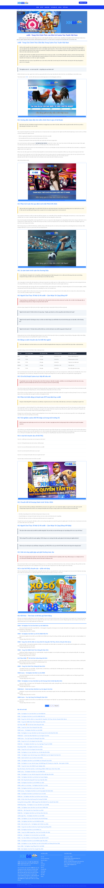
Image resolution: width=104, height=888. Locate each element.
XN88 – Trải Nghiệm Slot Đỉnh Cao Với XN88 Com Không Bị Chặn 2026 (35, 760)
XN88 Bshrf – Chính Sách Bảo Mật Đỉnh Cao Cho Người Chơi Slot (35, 689)
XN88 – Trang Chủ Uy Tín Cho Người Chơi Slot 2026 (30, 749)
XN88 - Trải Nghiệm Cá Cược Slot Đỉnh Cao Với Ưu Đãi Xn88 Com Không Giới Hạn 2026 (39, 843)
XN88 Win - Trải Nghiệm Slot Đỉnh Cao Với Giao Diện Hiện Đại (33, 813)
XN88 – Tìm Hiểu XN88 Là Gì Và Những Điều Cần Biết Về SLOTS (33, 837)
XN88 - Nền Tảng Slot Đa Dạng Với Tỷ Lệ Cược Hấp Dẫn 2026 (32, 779)
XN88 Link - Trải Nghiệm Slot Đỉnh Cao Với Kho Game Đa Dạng (33, 796)
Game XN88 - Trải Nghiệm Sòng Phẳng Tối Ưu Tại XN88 (31, 846)
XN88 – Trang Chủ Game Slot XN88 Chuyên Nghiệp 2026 (31, 766)
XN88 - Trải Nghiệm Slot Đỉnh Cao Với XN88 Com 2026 (31, 782)
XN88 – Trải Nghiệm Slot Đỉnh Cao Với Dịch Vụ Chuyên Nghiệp (33, 777)
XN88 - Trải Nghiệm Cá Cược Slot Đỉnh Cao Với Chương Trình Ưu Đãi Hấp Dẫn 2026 (40, 681)
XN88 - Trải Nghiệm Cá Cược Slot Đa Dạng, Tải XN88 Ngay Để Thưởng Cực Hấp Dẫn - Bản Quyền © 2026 (43, 763)
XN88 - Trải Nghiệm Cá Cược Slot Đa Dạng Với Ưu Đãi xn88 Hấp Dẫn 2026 (36, 774)
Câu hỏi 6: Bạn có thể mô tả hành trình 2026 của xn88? (29, 458)
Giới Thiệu (43, 871)
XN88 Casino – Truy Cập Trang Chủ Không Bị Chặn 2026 (32, 697)
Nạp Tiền (43, 872)
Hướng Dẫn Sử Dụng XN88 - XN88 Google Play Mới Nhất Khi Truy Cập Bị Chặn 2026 (38, 802)
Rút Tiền (42, 874)
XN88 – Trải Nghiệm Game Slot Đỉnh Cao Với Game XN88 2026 (33, 807)
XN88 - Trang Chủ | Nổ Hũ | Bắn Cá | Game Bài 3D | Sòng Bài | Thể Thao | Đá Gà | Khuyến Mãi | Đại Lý (44, 642)
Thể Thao (43, 863)
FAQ (42, 862)
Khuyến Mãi (43, 869)
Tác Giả (42, 856)
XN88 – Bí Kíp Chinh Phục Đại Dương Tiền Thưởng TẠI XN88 (32, 799)
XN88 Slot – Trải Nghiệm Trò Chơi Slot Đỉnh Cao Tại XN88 (31, 835)
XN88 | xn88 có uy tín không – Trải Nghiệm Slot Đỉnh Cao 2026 (33, 785)
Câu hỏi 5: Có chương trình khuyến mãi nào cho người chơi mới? (31, 454)
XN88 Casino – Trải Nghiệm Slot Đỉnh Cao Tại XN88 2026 (31, 771)
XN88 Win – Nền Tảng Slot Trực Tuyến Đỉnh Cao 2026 (30, 810)
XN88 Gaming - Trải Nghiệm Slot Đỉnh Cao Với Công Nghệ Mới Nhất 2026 (35, 791)
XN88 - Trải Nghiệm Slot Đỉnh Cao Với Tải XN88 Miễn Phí (33, 633)
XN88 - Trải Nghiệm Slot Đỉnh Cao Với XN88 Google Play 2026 (32, 840)
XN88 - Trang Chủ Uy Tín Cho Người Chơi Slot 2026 (30, 741)
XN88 (27, 76)
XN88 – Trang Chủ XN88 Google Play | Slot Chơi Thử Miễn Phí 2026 (34, 832)
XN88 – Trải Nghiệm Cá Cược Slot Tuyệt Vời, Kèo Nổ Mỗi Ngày (33, 818)
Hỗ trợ (42, 867)
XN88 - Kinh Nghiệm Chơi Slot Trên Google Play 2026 (30, 849)
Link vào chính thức (45, 858)
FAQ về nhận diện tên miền (23, 160)
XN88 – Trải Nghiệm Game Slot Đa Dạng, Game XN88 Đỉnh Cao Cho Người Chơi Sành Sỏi (39, 755)
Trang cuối (56, 705)
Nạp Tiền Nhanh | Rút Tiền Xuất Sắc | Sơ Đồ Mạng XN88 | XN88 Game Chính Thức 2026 (39, 768)
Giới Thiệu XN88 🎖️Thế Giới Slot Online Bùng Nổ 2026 (32, 658)
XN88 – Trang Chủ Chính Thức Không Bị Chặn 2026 (31, 666)
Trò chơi (42, 865)
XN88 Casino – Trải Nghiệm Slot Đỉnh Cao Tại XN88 (31, 673)
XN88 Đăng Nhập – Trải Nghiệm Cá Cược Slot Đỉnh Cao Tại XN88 (33, 804)
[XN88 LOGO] (23, 3)
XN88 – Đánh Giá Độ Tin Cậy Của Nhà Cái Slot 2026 (30, 757)
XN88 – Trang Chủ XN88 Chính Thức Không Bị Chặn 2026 (33, 650)
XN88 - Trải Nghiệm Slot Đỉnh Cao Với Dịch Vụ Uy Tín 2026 (32, 793)
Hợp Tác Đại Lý (44, 860)
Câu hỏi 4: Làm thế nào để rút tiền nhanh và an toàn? (29, 450)
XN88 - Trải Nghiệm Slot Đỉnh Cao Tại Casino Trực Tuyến (31, 788)
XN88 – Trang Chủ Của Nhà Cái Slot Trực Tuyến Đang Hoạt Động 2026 (34, 826)
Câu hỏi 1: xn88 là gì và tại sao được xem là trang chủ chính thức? (31, 439)
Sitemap (29, 884)
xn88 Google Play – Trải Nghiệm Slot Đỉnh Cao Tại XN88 (31, 815)
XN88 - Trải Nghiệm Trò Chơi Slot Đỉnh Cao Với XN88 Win (33, 625)
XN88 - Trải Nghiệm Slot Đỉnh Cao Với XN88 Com (29, 829)
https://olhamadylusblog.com (74, 858)
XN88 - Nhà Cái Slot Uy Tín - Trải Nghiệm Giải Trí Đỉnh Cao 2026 (33, 824)
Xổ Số (42, 876)
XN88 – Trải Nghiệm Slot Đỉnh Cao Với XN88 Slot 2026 (31, 821)
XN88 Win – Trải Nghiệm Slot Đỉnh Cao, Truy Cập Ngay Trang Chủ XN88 (35, 744)
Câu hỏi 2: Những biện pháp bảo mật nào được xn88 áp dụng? (31, 443)
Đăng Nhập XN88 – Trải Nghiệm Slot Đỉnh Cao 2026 (30, 746)
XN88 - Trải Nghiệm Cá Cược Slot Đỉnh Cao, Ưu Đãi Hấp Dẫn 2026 (34, 752)
